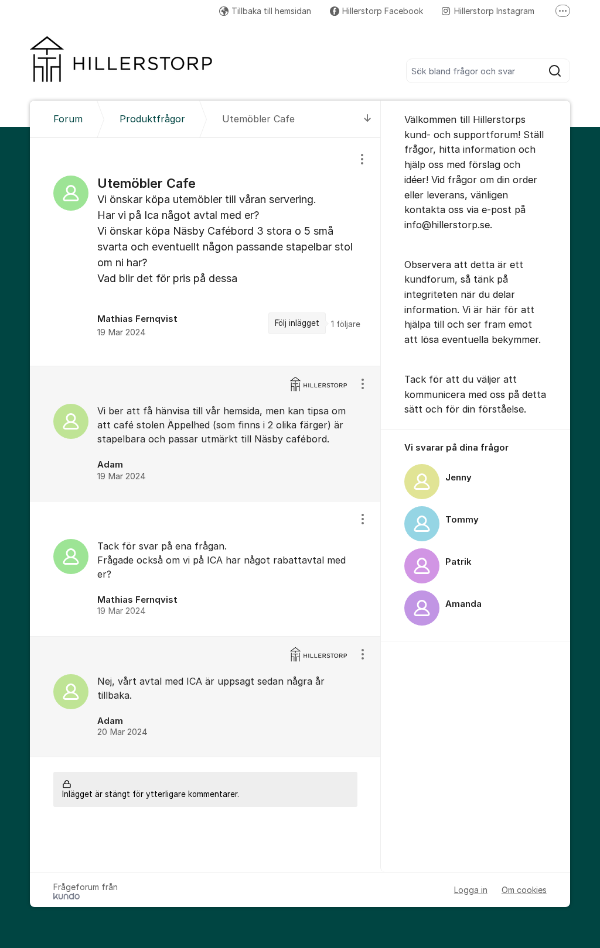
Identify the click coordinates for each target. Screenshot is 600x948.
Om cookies (524, 890)
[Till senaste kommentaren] (367, 119)
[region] (205, 252)
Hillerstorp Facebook (382, 11)
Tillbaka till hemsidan (271, 11)
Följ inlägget (297, 323)
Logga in (471, 890)
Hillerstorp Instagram (494, 11)
